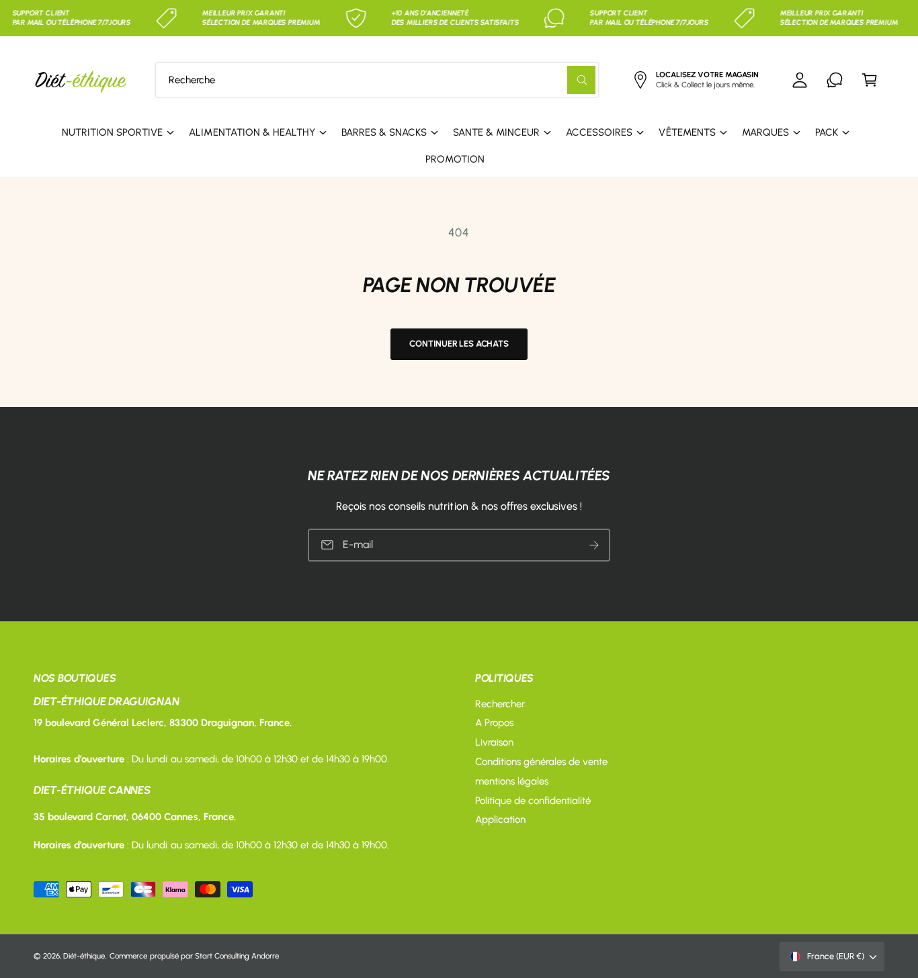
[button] (869, 79)
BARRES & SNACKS (384, 132)
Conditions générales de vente (541, 762)
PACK (826, 132)
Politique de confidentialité (533, 801)
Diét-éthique (84, 956)
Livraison (494, 742)
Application (500, 819)
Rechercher (500, 704)
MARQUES (765, 132)
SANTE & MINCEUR (496, 132)
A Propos (494, 723)
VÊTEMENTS (687, 132)
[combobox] (377, 79)
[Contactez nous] (834, 79)
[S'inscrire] (594, 544)
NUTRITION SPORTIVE (112, 132)
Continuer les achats (458, 344)
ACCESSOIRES (599, 132)
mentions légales (511, 781)
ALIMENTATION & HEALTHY (252, 132)
